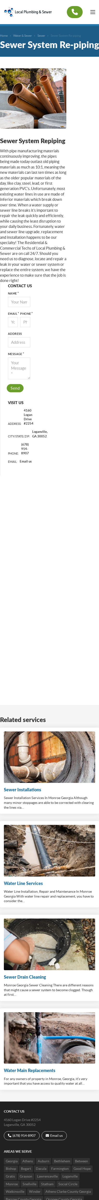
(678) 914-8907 (25, 449)
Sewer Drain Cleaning (25, 977)
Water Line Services (23, 883)
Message (15, 354)
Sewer (41, 35)
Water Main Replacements (29, 1070)
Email (12, 313)
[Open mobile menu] (92, 12)
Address (15, 333)
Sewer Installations (22, 789)
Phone (25, 313)
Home (4, 35)
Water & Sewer (22, 35)
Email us (26, 461)
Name (12, 293)
